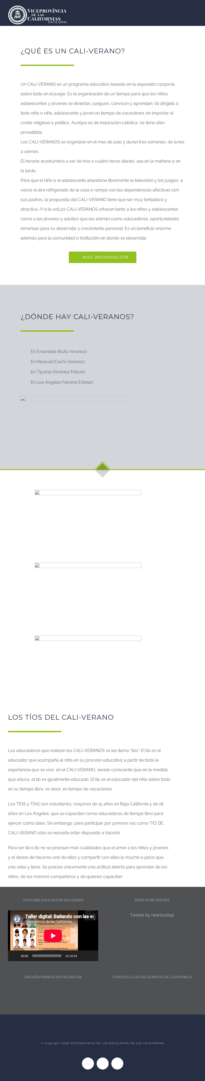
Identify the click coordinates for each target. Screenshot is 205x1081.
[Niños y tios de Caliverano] (88, 564)
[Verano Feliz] (74, 397)
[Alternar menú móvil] (195, 10)
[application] (53, 935)
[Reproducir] (15, 955)
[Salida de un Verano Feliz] (88, 637)
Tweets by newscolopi (152, 915)
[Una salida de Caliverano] (88, 491)
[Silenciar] (82, 955)
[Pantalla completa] (91, 955)
